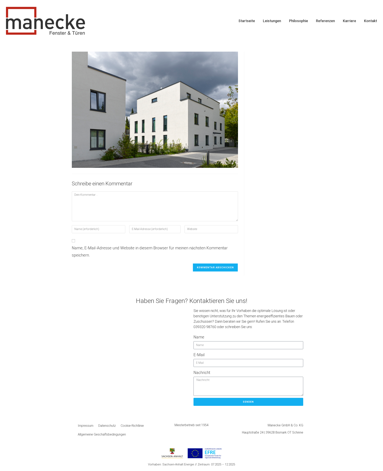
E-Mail (199, 354)
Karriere (349, 21)
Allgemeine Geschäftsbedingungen (102, 434)
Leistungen (272, 21)
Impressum (85, 426)
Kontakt (370, 21)
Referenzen (325, 21)
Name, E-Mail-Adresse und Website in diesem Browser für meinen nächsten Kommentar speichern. (150, 252)
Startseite (246, 21)
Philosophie (298, 21)
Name (198, 337)
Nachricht (201, 372)
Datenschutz (107, 426)
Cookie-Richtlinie (132, 426)
